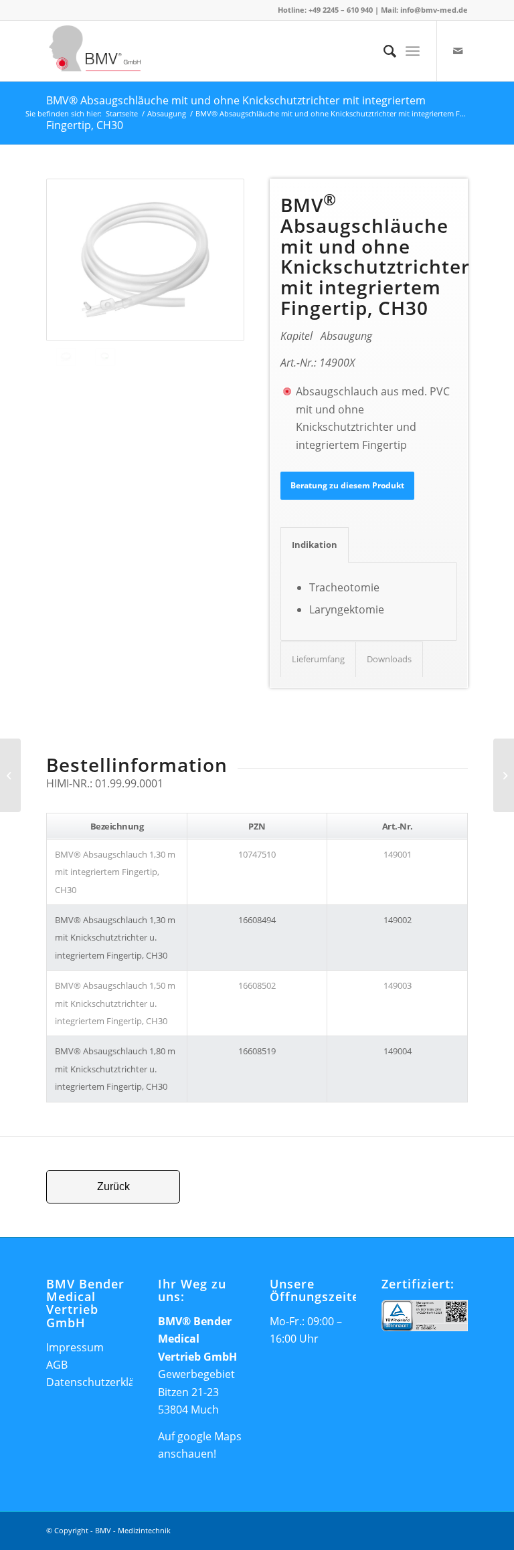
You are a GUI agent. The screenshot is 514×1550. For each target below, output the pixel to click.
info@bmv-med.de (434, 10)
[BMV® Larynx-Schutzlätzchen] (503, 775)
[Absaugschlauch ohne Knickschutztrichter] (145, 260)
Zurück (113, 1186)
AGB (57, 1364)
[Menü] (413, 51)
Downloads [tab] (389, 659)
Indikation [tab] (314, 545)
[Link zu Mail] (458, 51)
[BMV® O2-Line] (10, 775)
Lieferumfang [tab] (318, 659)
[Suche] (383, 51)
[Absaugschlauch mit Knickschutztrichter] (105, 357)
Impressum (75, 1347)
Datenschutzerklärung (102, 1382)
